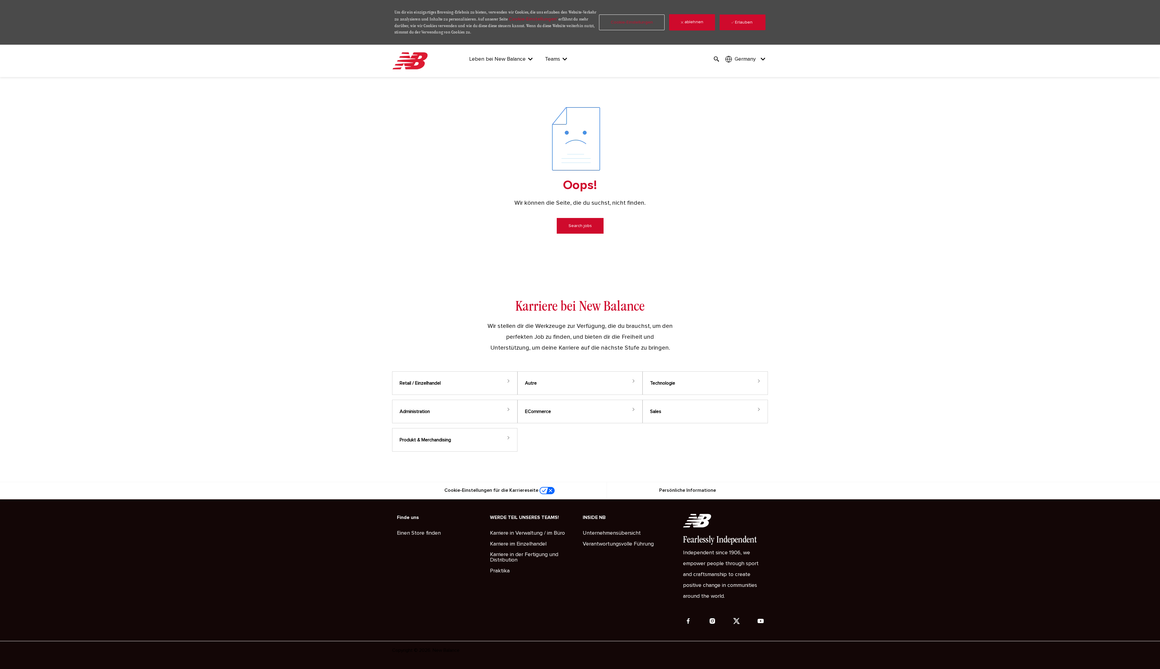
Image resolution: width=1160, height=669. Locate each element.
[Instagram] (712, 621)
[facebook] (688, 621)
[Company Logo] (411, 61)
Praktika (500, 571)
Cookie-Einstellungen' (533, 19)
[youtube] (760, 621)
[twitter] (736, 621)
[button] (632, 22)
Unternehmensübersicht (612, 533)
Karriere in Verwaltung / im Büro (527, 533)
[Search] (716, 59)
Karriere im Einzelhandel (518, 544)
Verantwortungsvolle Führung (618, 544)
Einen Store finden (419, 533)
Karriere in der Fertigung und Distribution (524, 557)
